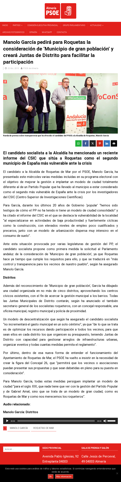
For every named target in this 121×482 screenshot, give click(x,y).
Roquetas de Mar (43, 428)
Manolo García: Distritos (20, 412)
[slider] (111, 420)
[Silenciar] (105, 420)
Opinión (33, 32)
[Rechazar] (117, 473)
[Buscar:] (21, 449)
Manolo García (19, 428)
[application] (60, 421)
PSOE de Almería (30, 68)
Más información (63, 476)
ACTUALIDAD (95, 25)
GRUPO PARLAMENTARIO (74, 25)
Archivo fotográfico (13, 32)
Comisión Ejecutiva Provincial (42, 25)
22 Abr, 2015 (13, 68)
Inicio (5, 25)
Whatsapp (47, 32)
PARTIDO (16, 25)
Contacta (62, 32)
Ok (50, 476)
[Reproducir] (7, 420)
